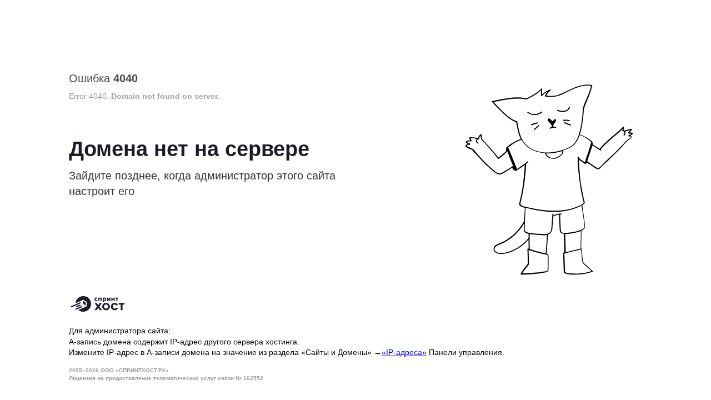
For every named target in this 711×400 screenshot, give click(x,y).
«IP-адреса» (404, 352)
